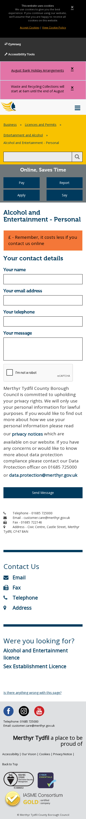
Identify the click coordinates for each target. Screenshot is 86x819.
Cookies (44, 754)
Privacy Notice (62, 754)
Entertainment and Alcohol (23, 135)
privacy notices (27, 434)
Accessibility (10, 754)
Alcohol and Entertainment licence (35, 654)
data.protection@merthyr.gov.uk (43, 475)
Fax (17, 587)
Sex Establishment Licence (34, 666)
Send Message (43, 492)
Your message (17, 333)
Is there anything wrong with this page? (32, 692)
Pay (21, 182)
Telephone (25, 597)
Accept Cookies (29, 27)
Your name (14, 270)
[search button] (77, 157)
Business (10, 124)
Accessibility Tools (21, 54)
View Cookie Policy (54, 27)
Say (64, 195)
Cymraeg (14, 44)
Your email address (22, 291)
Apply (21, 195)
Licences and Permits (40, 124)
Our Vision (29, 754)
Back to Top (10, 764)
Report (64, 182)
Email (19, 577)
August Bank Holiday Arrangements (37, 70)
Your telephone (19, 312)
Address (22, 607)
